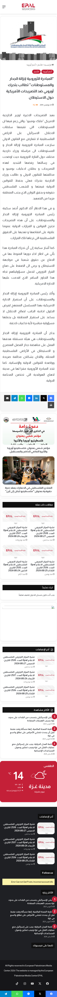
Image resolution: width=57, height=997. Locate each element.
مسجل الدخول (36, 595)
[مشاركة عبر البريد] (7, 398)
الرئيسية (48, 65)
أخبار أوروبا (31, 65)
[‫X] (44, 398)
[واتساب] (22, 398)
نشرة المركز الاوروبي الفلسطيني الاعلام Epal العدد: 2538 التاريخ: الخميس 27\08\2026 (19, 660)
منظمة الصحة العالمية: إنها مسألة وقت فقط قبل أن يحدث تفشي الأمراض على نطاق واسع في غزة (32, 732)
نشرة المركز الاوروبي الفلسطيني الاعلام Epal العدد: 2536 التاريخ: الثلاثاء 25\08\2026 (19, 690)
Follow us (47, 872)
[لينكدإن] (36, 398)
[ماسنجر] (29, 398)
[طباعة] (51, 405)
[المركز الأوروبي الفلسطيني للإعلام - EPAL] (28, 7)
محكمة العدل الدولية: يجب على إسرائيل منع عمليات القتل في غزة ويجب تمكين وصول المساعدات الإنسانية (33, 747)
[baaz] (9, 984)
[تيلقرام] (14, 398)
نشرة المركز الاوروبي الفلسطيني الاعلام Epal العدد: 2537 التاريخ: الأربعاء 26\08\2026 (19, 675)
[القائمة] (4, 8)
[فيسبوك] (51, 398)
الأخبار (39, 65)
